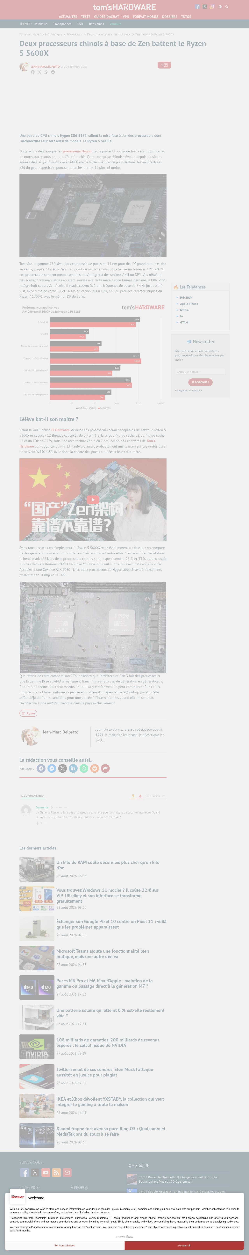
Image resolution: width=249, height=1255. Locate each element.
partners (30, 1209)
